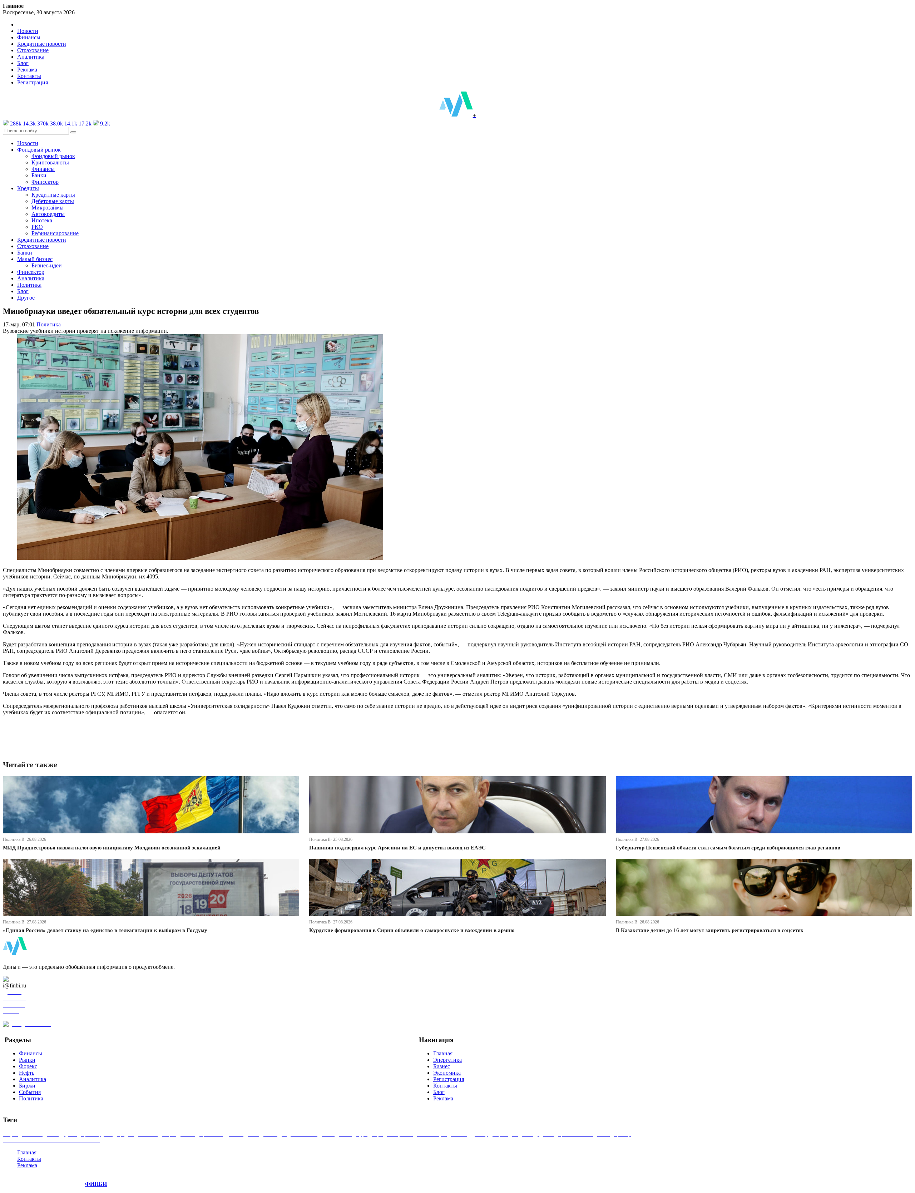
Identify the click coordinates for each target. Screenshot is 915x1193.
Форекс (28, 1066)
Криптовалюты (50, 162)
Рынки (27, 1060)
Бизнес (441, 1066)
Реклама (27, 69)
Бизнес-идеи (46, 265)
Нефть (26, 1073)
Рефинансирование (55, 233)
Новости (27, 31)
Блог (23, 63)
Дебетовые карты (52, 201)
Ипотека (41, 220)
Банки (38, 175)
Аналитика (30, 57)
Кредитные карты (53, 195)
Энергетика (447, 1060)
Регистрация (32, 82)
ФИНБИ (96, 1184)
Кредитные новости (41, 44)
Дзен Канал (26, 979)
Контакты (29, 76)
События (30, 1092)
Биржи (27, 1086)
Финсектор (45, 182)
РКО (37, 227)
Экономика (447, 1073)
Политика (29, 285)
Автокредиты (48, 214)
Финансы (28, 37)
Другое (26, 298)
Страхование (33, 50)
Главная (442, 1053)
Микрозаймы (47, 207)
